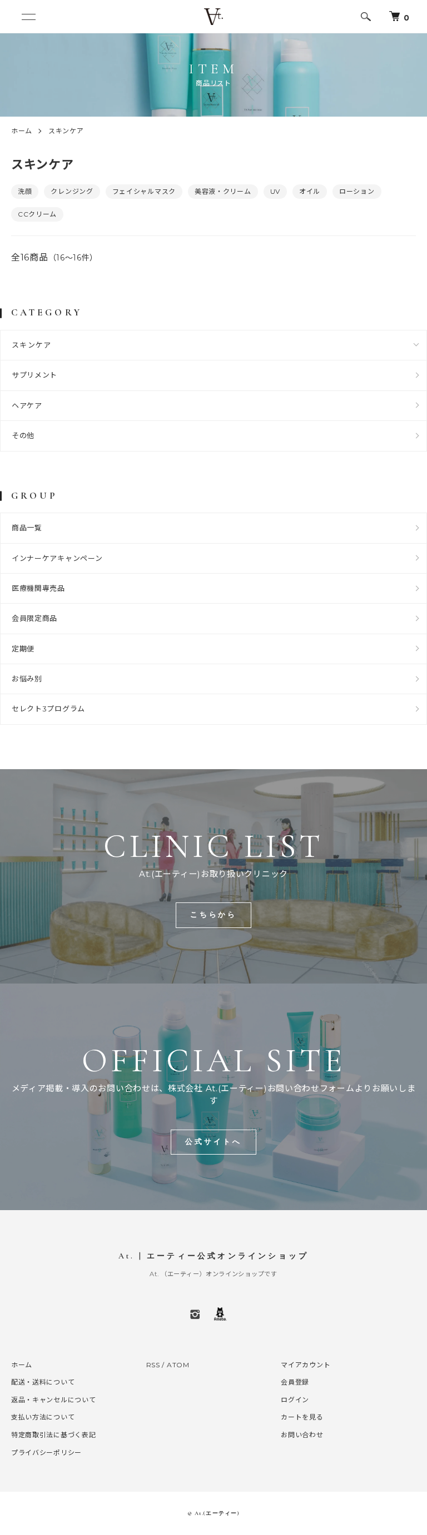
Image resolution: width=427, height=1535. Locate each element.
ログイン (295, 1400)
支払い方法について (43, 1417)
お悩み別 (27, 678)
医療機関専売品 (38, 588)
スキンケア (66, 131)
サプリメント (34, 374)
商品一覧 (27, 527)
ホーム (21, 131)
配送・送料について (43, 1382)
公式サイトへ (213, 1141)
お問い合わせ (302, 1435)
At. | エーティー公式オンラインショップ (213, 1256)
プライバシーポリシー (46, 1452)
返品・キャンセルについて (53, 1400)
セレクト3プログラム (48, 708)
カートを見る (302, 1417)
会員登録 (295, 1382)
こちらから (213, 914)
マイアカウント (305, 1365)
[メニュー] (27, 16)
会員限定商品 (34, 618)
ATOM (178, 1365)
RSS (153, 1365)
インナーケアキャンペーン (57, 558)
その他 (23, 435)
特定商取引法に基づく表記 (53, 1435)
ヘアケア (27, 405)
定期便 (23, 648)
